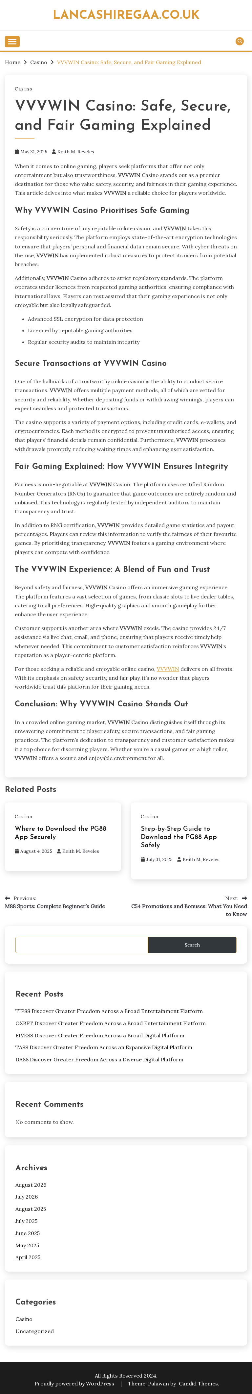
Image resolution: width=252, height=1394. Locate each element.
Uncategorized (34, 1331)
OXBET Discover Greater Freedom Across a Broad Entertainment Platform (110, 1023)
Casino (24, 89)
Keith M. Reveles (75, 152)
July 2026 (26, 1196)
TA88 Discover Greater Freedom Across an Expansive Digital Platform (103, 1047)
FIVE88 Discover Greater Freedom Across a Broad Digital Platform (99, 1035)
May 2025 (27, 1245)
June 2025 (27, 1233)
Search (192, 945)
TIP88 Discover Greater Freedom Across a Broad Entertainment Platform (109, 1011)
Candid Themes (198, 1383)
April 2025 (27, 1257)
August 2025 (30, 1208)
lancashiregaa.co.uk (126, 16)
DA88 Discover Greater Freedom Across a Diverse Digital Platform (99, 1059)
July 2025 (26, 1221)
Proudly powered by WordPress (75, 1383)
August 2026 (30, 1184)
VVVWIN (168, 669)
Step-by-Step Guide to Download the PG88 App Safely (179, 837)
